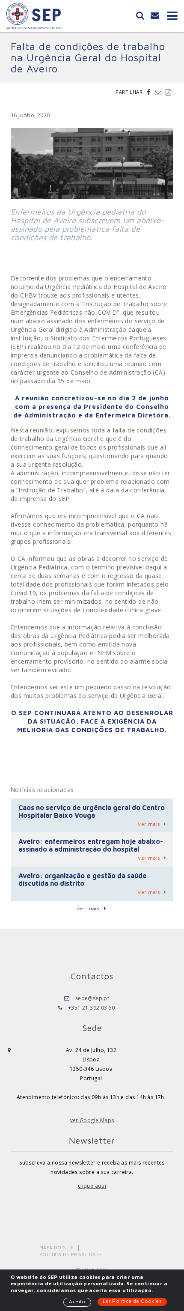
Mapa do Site (56, 1247)
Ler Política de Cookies (132, 1301)
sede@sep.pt (92, 998)
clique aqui (92, 1185)
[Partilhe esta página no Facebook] (150, 92)
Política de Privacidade (70, 1254)
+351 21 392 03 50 (91, 1007)
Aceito (77, 1301)
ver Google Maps (92, 1120)
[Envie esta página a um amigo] (159, 92)
